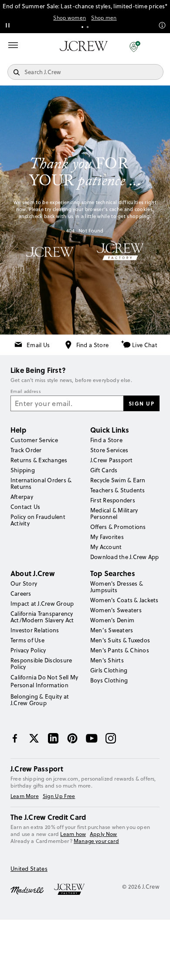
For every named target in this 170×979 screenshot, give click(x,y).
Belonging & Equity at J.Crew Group (39, 699)
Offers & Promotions (118, 527)
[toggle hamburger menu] (13, 45)
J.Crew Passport (111, 460)
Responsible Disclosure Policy (41, 663)
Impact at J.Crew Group (42, 603)
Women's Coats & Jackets (124, 600)
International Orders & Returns (40, 483)
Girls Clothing (108, 670)
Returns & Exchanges (39, 460)
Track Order (26, 450)
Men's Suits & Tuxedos (120, 640)
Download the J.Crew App (124, 557)
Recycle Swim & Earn (118, 480)
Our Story (23, 583)
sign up (142, 403)
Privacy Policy (28, 650)
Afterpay (21, 497)
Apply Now (103, 834)
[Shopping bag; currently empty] (158, 46)
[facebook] (14, 738)
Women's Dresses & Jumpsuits (116, 587)
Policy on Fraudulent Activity (37, 520)
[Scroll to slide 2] (87, 27)
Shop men (103, 18)
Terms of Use (27, 640)
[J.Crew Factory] (73, 889)
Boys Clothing (109, 680)
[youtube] (91, 738)
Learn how (73, 834)
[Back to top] (154, 963)
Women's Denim (112, 620)
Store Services (109, 450)
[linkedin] (53, 738)
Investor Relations (34, 630)
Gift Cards (103, 470)
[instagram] (110, 738)
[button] (134, 46)
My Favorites (107, 537)
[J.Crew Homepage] (84, 46)
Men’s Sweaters (111, 630)
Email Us (38, 345)
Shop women (69, 18)
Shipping (22, 470)
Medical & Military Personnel (114, 513)
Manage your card (96, 841)
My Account (106, 547)
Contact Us (25, 507)
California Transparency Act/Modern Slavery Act (42, 617)
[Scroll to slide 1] (82, 27)
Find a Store (92, 345)
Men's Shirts (107, 660)
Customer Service (34, 440)
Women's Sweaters (116, 610)
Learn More (24, 796)
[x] (34, 738)
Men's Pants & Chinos (119, 650)
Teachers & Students (117, 490)
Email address (25, 391)
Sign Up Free (59, 796)
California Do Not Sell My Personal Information (44, 681)
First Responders (112, 500)
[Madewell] (27, 889)
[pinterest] (72, 738)
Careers (20, 593)
